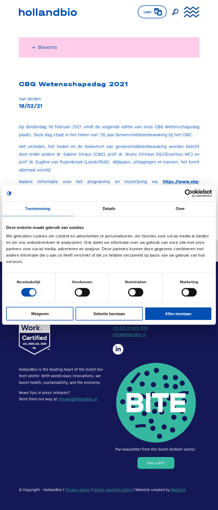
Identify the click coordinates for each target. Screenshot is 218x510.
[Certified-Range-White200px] (34, 328)
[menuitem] (149, 12)
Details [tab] (109, 208)
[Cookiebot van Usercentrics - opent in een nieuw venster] (188, 193)
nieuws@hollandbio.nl (77, 399)
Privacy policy (77, 489)
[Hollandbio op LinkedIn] (118, 349)
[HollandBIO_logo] (48, 12)
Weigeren (40, 313)
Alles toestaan (178, 313)
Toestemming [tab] (37, 208)
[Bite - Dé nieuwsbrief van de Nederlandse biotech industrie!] (156, 403)
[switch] (82, 292)
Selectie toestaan (109, 313)
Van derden (30, 98)
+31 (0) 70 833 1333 (130, 328)
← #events (44, 47)
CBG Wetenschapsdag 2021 (73, 84)
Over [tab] (180, 208)
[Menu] (188, 12)
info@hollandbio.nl (129, 334)
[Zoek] (172, 12)
